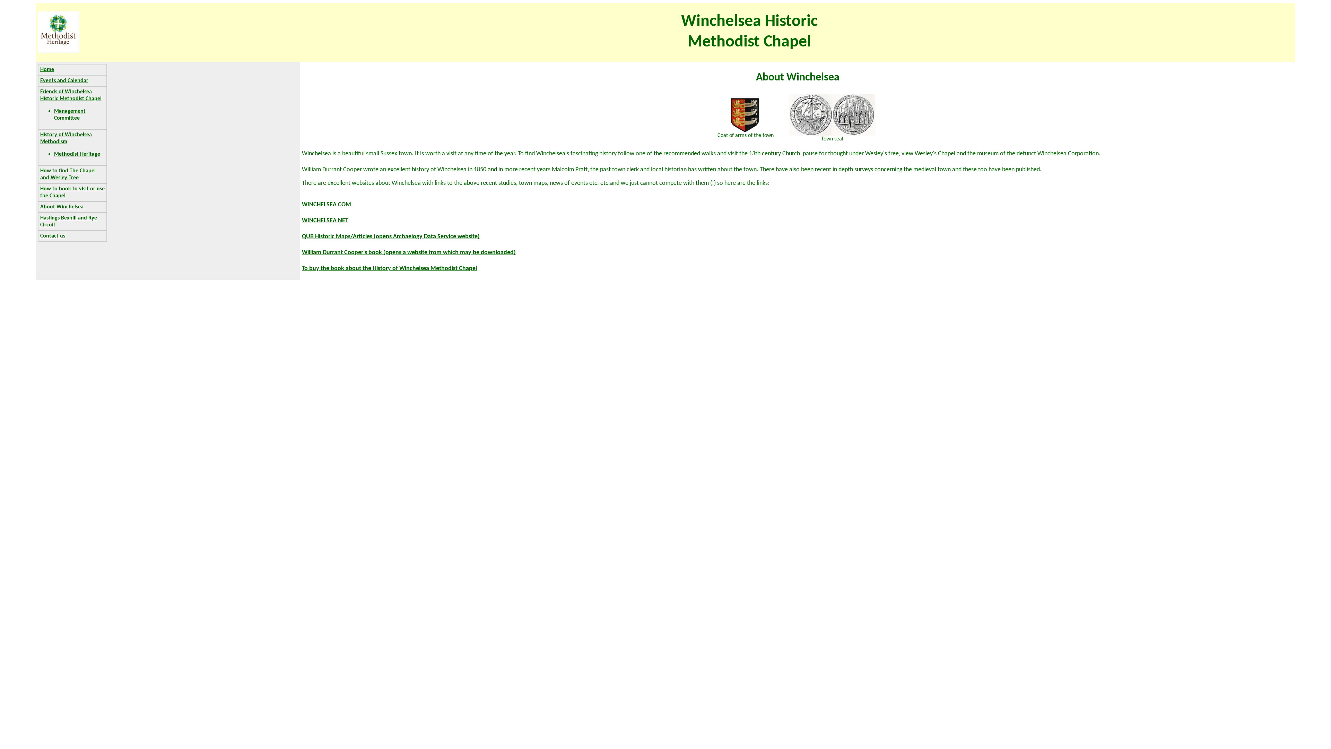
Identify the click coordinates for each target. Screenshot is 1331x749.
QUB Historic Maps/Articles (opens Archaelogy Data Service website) (391, 236)
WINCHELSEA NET (325, 220)
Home (47, 69)
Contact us (52, 236)
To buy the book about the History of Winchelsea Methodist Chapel (389, 268)
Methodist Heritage (77, 154)
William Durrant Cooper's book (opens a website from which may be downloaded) (409, 252)
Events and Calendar (64, 81)
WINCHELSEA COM (326, 204)
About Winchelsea (62, 207)
